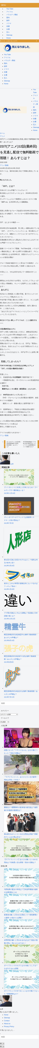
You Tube (9, 9)
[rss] (38, 41)
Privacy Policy (9, 1026)
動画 (6, 165)
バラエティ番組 (12, 14)
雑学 (8, 20)
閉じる (2, 1043)
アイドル (9, 12)
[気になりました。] (19, 52)
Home (8, 38)
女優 (8, 29)
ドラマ (8, 23)
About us (7, 1023)
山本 (12, 464)
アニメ (2, 165)
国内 (8, 17)
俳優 (8, 26)
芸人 (8, 32)
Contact (7, 1021)
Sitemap (9, 35)
